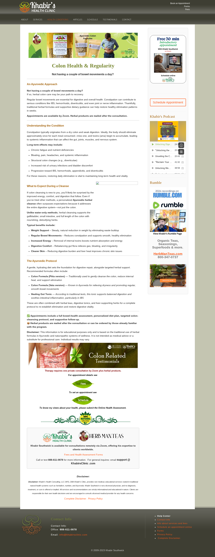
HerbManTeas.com (168, 254)
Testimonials (110, 19)
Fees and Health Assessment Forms (83, 454)
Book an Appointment (180, 3)
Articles (77, 19)
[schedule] (83, 400)
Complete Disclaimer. (75, 498)
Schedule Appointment (168, 102)
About (24, 19)
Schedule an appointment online (174, 527)
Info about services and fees (172, 523)
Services (37, 19)
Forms (187, 6)
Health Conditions (58, 19)
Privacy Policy (95, 498)
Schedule (92, 19)
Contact (126, 19)
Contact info (163, 520)
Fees (187, 9)
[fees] (83, 383)
